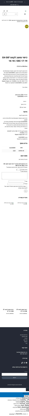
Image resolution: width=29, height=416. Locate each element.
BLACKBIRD (21, 96)
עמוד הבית (25, 20)
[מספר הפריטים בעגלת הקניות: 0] (4, 11)
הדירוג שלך (24, 170)
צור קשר (25, 340)
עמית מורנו (11, 414)
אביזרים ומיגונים (19, 20)
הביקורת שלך (23, 171)
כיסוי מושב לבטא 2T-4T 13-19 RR (21, 310)
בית (26, 343)
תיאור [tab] (24, 101)
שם (26, 181)
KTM (10, 20)
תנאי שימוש (24, 336)
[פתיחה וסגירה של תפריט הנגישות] (27, 389)
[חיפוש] (4, 14)
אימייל (25, 184)
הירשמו (14, 377)
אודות (26, 338)
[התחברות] (7, 11)
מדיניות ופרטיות (23, 335)
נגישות (25, 342)
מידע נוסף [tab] (23, 104)
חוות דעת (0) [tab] (23, 107)
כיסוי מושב (14, 20)
